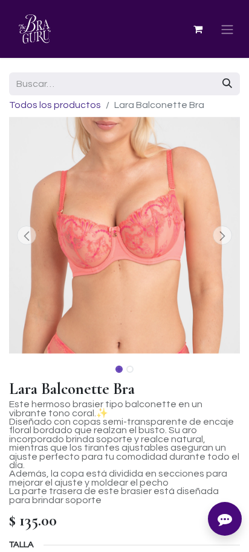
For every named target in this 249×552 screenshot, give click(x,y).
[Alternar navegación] (227, 29)
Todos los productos (55, 105)
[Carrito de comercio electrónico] (198, 29)
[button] (26, 235)
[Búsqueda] (227, 83)
